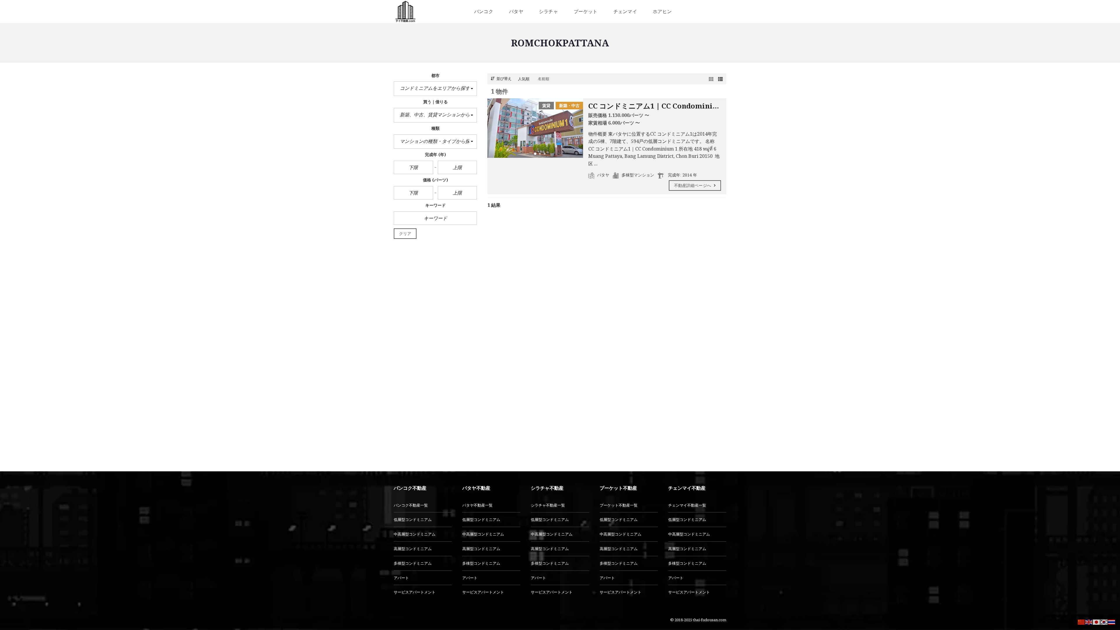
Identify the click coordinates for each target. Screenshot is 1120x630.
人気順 (523, 78)
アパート (401, 577)
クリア (405, 233)
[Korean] (1104, 621)
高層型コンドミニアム (413, 548)
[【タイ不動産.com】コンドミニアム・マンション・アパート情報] (405, 11)
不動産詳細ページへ (693, 185)
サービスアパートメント (414, 592)
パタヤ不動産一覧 (477, 505)
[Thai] (1112, 621)
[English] (1089, 621)
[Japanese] (1096, 621)
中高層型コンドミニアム (414, 534)
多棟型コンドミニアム (413, 563)
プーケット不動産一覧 (619, 505)
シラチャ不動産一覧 (548, 505)
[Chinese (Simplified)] (1081, 621)
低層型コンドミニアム (413, 519)
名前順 (543, 78)
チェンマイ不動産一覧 (687, 505)
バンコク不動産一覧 (411, 505)
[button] (435, 88)
